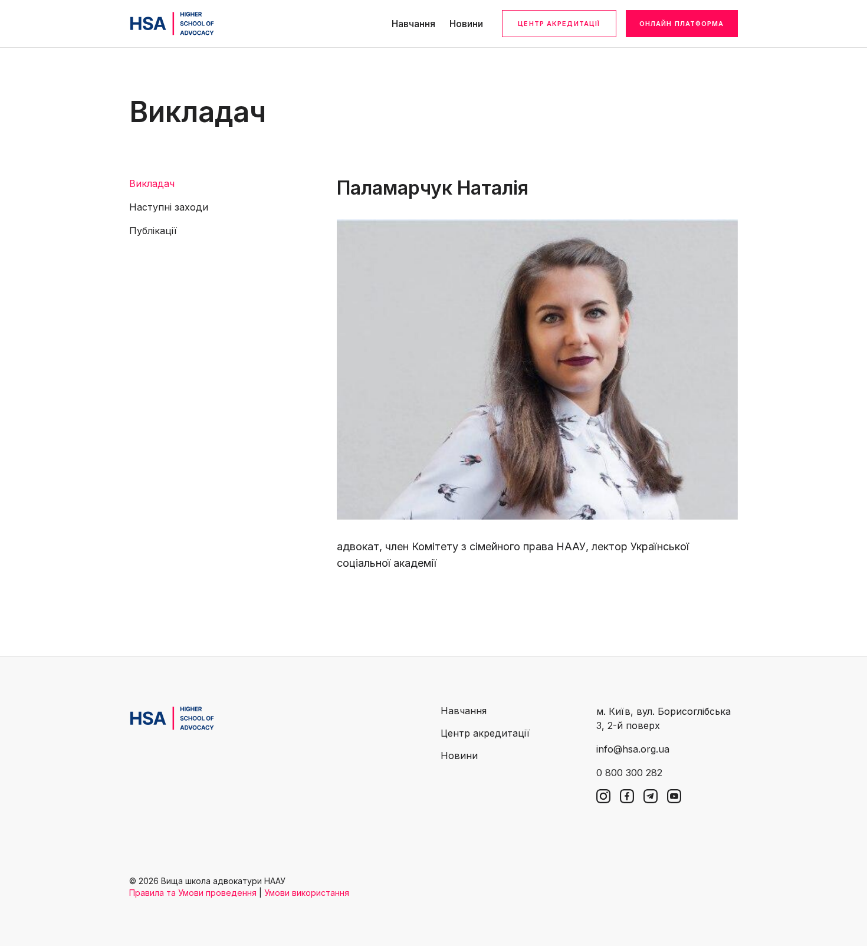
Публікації (153, 230)
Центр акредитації (559, 23)
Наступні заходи (168, 207)
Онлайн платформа (681, 23)
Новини (466, 23)
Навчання (413, 23)
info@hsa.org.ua (632, 749)
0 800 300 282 (629, 773)
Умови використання (306, 893)
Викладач (152, 183)
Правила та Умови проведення (193, 893)
